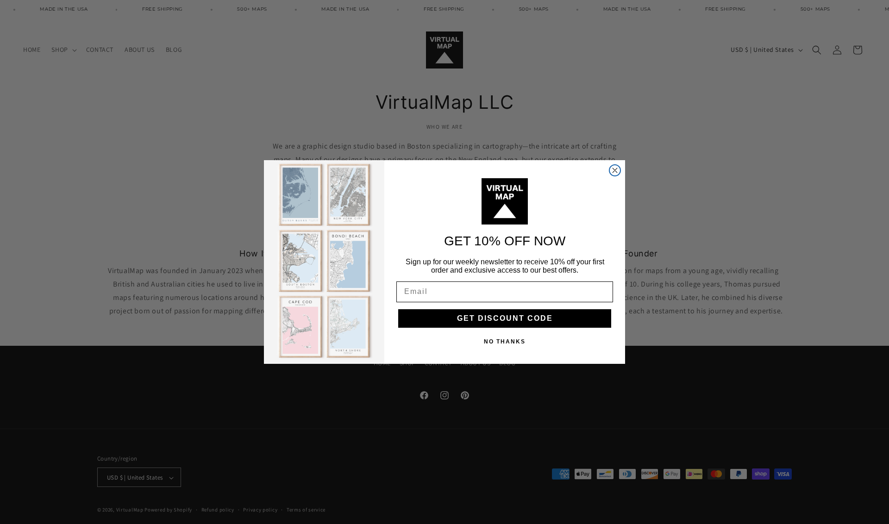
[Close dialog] (614, 170)
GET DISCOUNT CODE (505, 318)
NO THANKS (505, 341)
